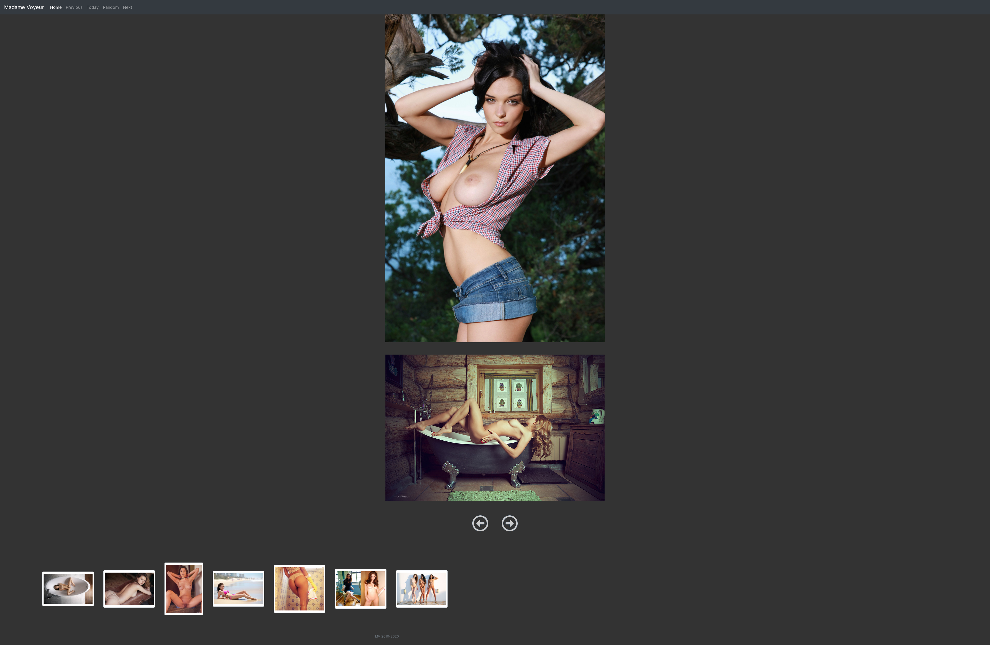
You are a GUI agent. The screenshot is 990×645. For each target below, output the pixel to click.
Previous (74, 7)
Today (93, 7)
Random (111, 7)
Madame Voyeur (24, 7)
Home (57, 7)
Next (127, 7)
